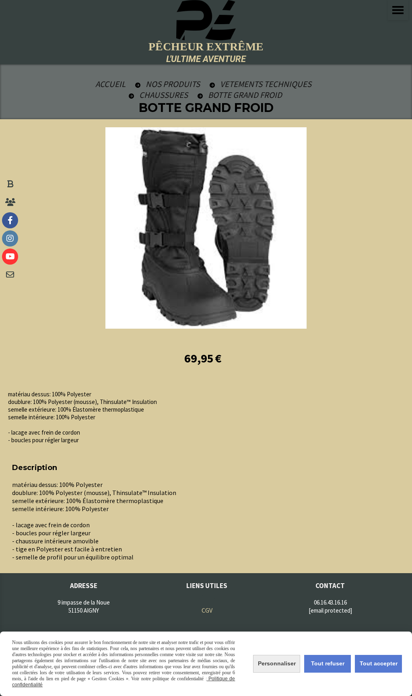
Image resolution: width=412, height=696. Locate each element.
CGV (207, 610)
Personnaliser (277, 663)
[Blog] (10, 184)
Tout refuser (327, 663)
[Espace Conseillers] (10, 202)
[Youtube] (10, 257)
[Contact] (10, 275)
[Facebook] (10, 220)
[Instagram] (10, 238)
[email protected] (330, 610)
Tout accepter (379, 663)
